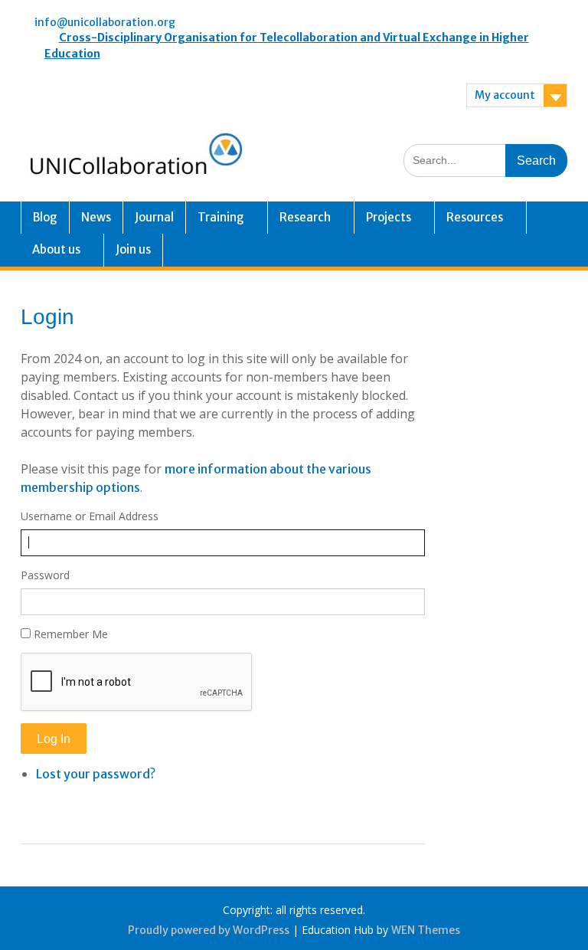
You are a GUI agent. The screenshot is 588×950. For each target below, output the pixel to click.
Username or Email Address (89, 516)
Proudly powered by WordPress (208, 930)
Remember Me (71, 634)
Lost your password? (95, 773)
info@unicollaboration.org (104, 22)
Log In (53, 738)
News (96, 217)
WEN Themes (425, 930)
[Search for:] (485, 159)
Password (45, 575)
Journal (154, 217)
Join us (133, 249)
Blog (45, 217)
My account (505, 95)
